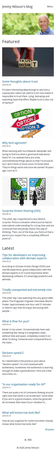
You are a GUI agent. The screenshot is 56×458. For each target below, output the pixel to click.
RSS (30, 439)
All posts (49, 429)
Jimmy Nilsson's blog (17, 6)
